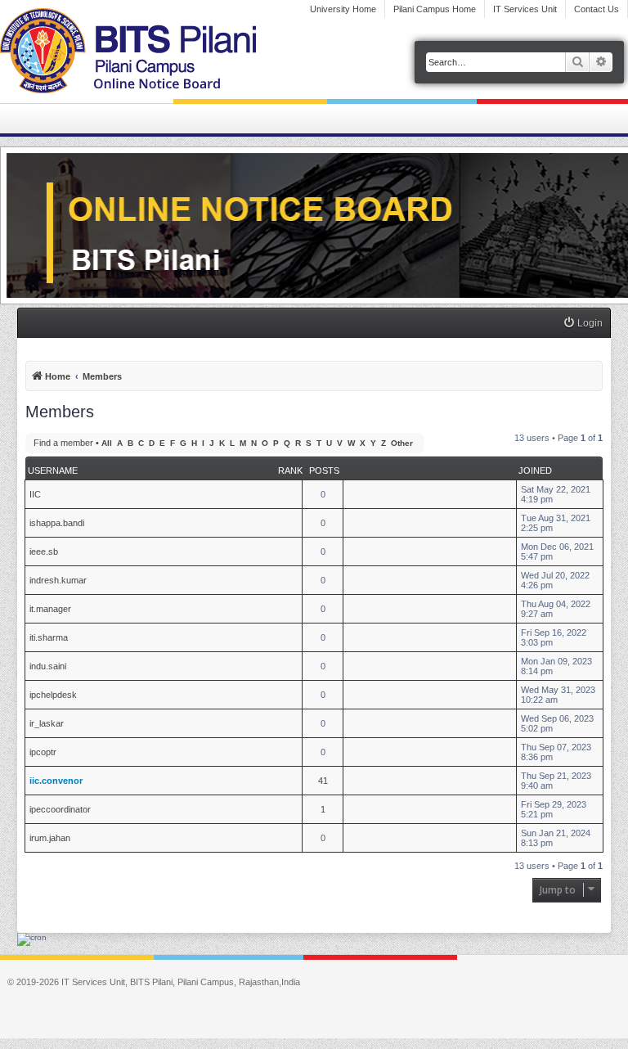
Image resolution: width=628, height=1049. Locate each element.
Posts (324, 470)
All (106, 443)
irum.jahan (49, 838)
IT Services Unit (525, 9)
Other (402, 443)
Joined (535, 470)
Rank (290, 470)
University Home (343, 9)
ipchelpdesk (53, 695)
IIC (35, 494)
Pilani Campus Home (434, 9)
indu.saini (47, 666)
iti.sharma (48, 637)
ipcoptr (42, 752)
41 (323, 781)
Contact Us (596, 9)
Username (53, 470)
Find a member (63, 443)
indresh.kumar (58, 580)
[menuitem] (583, 324)
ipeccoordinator (60, 809)
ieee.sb (43, 551)
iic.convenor (56, 781)
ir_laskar (46, 723)
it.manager (50, 609)
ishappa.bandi (56, 523)
